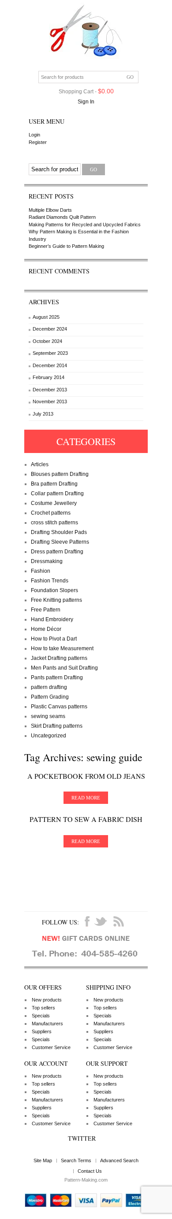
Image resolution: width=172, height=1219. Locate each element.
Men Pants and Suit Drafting (64, 668)
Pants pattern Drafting (57, 677)
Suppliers (42, 1031)
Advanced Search (119, 1160)
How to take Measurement (62, 648)
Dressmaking (47, 561)
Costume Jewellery (54, 503)
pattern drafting (49, 687)
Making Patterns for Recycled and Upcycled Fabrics (85, 224)
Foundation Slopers (54, 590)
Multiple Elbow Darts (50, 210)
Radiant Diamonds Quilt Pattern (62, 217)
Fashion (40, 571)
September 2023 (50, 353)
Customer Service (51, 1047)
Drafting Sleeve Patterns (60, 542)
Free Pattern (45, 610)
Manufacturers (47, 1023)
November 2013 (50, 401)
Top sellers (43, 1007)
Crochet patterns (51, 513)
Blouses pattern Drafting (60, 474)
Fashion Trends (49, 581)
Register (38, 142)
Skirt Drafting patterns (56, 726)
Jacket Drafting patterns (59, 658)
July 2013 (43, 413)
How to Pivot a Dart (54, 639)
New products (47, 999)
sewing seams (48, 716)
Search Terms (76, 1160)
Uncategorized (48, 736)
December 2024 (50, 328)
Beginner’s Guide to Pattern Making (66, 246)
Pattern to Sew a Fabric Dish (86, 819)
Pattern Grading (50, 697)
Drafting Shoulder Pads (59, 532)
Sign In (86, 102)
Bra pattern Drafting (54, 484)
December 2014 (50, 365)
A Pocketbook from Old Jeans (86, 776)
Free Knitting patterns (56, 600)
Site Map (43, 1160)
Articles (40, 464)
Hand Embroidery (52, 619)
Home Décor (46, 629)
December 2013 (50, 389)
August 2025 (46, 317)
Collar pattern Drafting (57, 493)
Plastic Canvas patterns (59, 706)
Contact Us (90, 1171)
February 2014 (48, 377)
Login (34, 134)
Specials (41, 1015)
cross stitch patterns (54, 522)
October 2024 (47, 341)
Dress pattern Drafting (57, 552)
